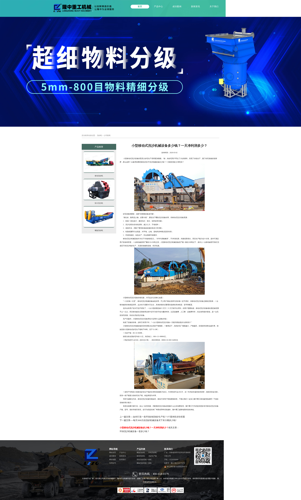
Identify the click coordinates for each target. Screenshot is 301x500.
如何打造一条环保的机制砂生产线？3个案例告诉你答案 (159, 417)
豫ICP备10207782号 (178, 463)
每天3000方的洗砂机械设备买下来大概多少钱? (154, 420)
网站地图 (112, 459)
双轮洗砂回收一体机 (144, 459)
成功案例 (176, 6)
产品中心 (158, 6)
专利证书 (112, 463)
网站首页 (112, 452)
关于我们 (214, 6)
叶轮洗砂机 (153, 452)
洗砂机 (99, 135)
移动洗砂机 (141, 456)
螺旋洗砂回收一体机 (144, 463)
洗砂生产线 (153, 456)
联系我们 (232, 6)
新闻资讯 (195, 6)
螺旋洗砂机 (141, 452)
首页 (140, 6)
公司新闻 (107, 135)
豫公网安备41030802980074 (177, 467)
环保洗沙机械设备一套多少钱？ (134, 431)
